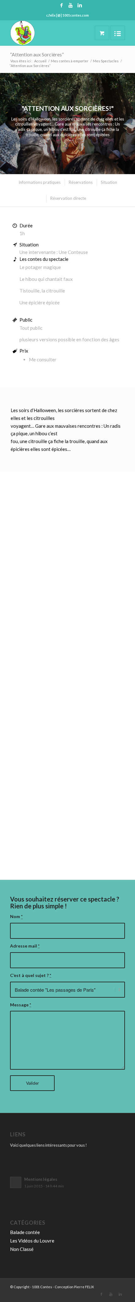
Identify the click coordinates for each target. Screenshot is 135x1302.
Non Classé (22, 1249)
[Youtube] (70, 5)
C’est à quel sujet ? (30, 975)
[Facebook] (61, 5)
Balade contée (25, 1232)
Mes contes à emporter (70, 61)
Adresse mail (25, 945)
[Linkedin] (79, 5)
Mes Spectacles (106, 61)
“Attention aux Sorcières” (37, 54)
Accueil (40, 61)
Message (20, 1004)
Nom (16, 916)
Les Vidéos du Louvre (32, 1240)
